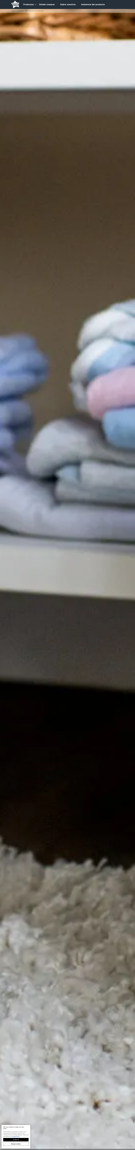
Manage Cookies (16, 1144)
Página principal (17, 11)
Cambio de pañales (36, 11)
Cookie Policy (16, 1136)
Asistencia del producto (93, 4)
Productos (28, 4)
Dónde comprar (47, 4)
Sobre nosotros (68, 4)
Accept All (16, 1139)
